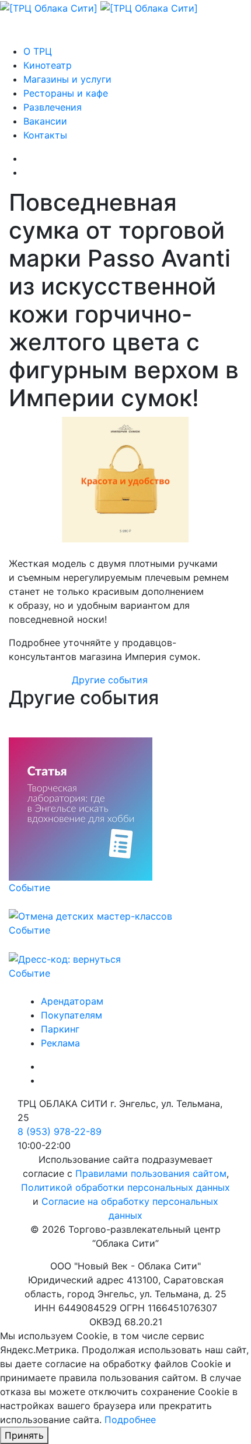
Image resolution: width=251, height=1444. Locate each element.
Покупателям (71, 1015)
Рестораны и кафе (65, 93)
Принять (24, 1435)
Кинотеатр (47, 65)
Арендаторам (72, 1001)
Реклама (60, 1043)
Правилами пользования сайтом (150, 1173)
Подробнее (130, 1419)
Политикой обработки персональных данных (125, 1187)
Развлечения (52, 107)
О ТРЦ (37, 51)
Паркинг (60, 1029)
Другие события (110, 680)
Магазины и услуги (67, 79)
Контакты (45, 135)
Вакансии (45, 121)
